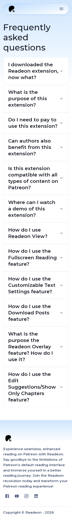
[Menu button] (61, 9)
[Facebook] (7, 496)
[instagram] (26, 496)
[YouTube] (17, 496)
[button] (36, 71)
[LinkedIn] (36, 496)
